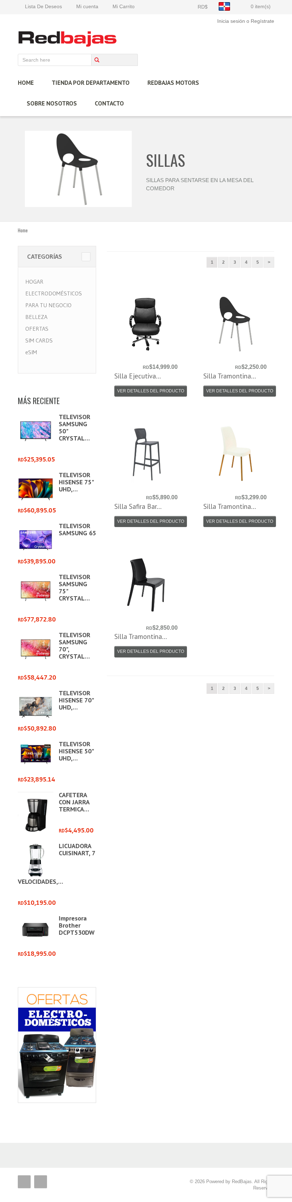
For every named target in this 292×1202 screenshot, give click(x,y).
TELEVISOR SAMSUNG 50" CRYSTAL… (74, 427)
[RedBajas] (68, 38)
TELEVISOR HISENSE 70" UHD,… (76, 700)
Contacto (109, 103)
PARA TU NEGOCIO (48, 305)
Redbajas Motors (173, 83)
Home (23, 230)
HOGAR (34, 281)
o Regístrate (260, 21)
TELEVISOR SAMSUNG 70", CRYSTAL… (74, 645)
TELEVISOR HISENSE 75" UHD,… (76, 482)
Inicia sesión (231, 21)
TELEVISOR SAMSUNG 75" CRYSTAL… (74, 587)
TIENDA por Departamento (91, 83)
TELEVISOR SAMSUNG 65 (77, 529)
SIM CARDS (39, 340)
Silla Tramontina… (229, 376)
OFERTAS (36, 328)
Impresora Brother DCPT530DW (77, 925)
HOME (26, 83)
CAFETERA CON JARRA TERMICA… (74, 802)
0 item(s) (261, 6)
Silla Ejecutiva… (137, 376)
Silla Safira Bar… (138, 506)
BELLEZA (36, 316)
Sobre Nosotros (52, 103)
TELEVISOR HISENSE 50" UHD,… (76, 751)
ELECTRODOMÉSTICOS (53, 293)
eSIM (31, 352)
